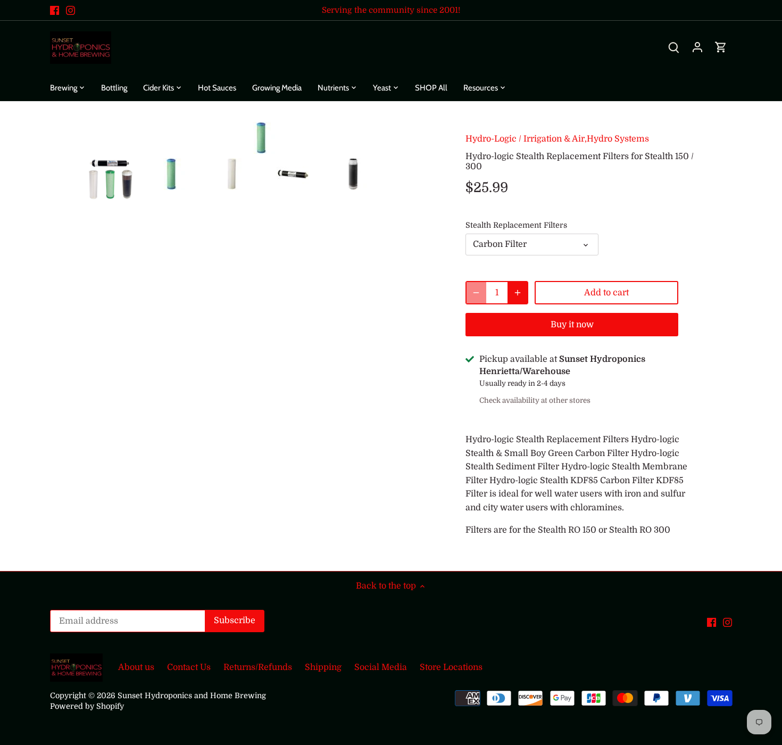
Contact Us (189, 667)
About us (136, 667)
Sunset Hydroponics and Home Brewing (192, 695)
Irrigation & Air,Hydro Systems (586, 139)
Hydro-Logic (491, 139)
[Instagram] (70, 10)
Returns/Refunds (257, 667)
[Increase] (518, 293)
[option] (110, 179)
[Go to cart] (720, 47)
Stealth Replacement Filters (516, 225)
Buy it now (572, 324)
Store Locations (451, 667)
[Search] (674, 47)
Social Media (380, 667)
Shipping (323, 667)
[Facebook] (54, 10)
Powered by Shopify (87, 706)
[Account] (697, 47)
